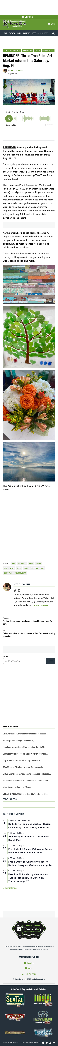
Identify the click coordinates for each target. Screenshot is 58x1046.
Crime (19, 33)
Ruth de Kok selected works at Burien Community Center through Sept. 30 (29, 825)
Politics (26, 33)
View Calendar (10, 887)
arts (31, 563)
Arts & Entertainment (12, 50)
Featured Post (48, 50)
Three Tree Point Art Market (15, 573)
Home (5, 33)
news (19, 568)
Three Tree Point (37, 568)
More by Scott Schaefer (41, 605)
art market (22, 563)
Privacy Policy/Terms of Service (30, 1042)
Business (44, 33)
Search (5, 656)
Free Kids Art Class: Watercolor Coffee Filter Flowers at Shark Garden (30, 850)
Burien (38, 563)
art (13, 563)
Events (12, 33)
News (26, 568)
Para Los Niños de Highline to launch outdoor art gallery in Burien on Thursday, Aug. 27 (29, 878)
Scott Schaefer (17, 70)
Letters (35, 33)
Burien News (28, 50)
